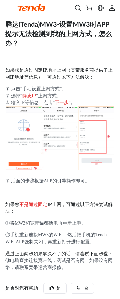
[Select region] (100, 8)
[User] (112, 8)
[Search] (78, 8)
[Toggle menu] (9, 8)
